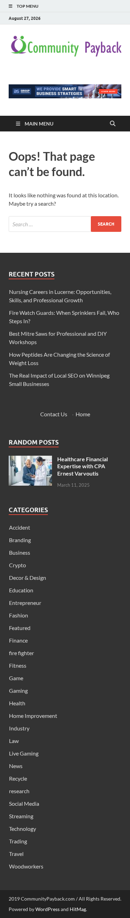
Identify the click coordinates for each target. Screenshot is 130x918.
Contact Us (53, 414)
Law (14, 740)
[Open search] (112, 124)
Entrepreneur (25, 602)
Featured (20, 627)
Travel (16, 853)
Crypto (17, 565)
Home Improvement (33, 715)
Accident (19, 527)
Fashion (18, 615)
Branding (20, 540)
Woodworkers (26, 866)
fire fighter (21, 653)
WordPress (47, 909)
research (19, 791)
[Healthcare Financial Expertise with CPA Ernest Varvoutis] (30, 459)
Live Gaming (23, 753)
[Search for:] (65, 224)
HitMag (78, 909)
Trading (18, 841)
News (16, 766)
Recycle (18, 778)
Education (21, 590)
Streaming (21, 816)
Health (17, 703)
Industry (19, 728)
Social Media (24, 803)
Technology (22, 828)
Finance (18, 640)
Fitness (17, 665)
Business (19, 552)
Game (16, 678)
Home (83, 414)
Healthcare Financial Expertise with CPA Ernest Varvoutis (82, 466)
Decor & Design (27, 577)
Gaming (18, 690)
